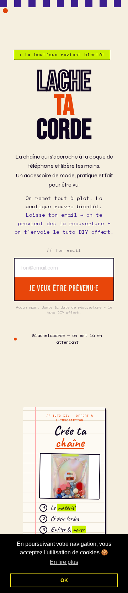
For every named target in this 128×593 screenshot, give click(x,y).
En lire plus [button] (64, 562)
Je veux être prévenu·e (63, 288)
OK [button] (64, 580)
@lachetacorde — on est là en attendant (67, 338)
